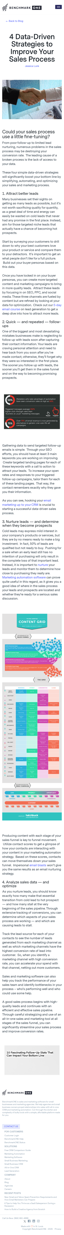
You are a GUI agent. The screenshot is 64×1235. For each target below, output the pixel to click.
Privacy (58, 1229)
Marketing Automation (14, 1154)
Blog (6, 1182)
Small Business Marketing (16, 1161)
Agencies (8, 1186)
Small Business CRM (13, 1164)
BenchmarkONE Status (14, 1142)
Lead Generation (11, 1171)
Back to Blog (16, 21)
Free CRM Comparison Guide (17, 1150)
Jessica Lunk (32, 66)
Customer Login (11, 1135)
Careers (8, 1189)
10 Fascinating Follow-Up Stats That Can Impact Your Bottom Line (30, 1054)
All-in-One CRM (11, 1167)
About (7, 1179)
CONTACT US (11, 1126)
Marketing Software (13, 1157)
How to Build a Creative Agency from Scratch (24, 1209)
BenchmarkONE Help (14, 1139)
